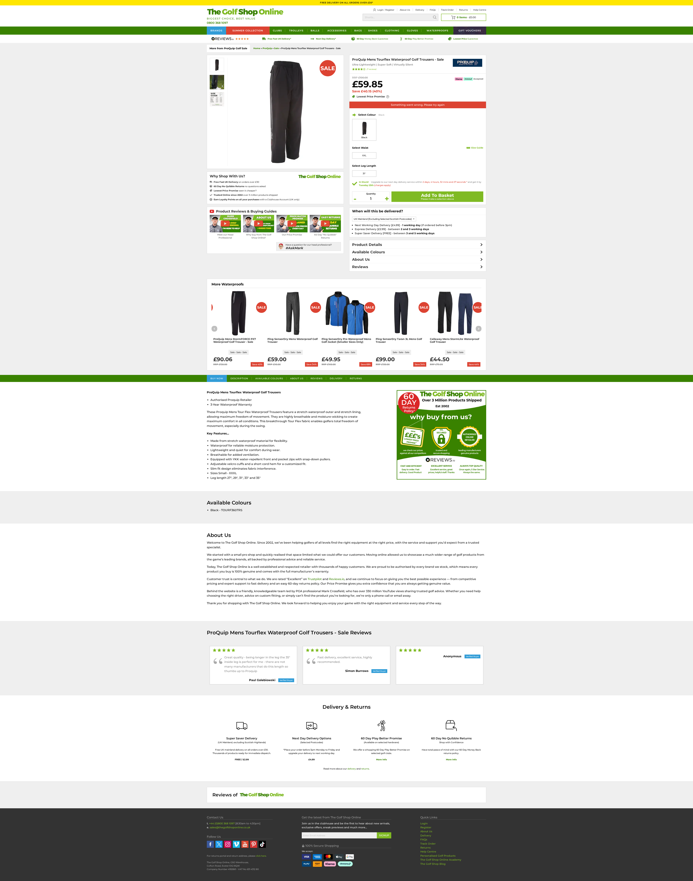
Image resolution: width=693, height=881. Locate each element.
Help (479, 9)
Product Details (367, 244)
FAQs (433, 9)
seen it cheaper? (235, 190)
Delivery (419, 9)
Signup (384, 835)
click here (261, 855)
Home (256, 48)
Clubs (277, 30)
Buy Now (216, 378)
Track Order (447, 9)
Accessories (336, 30)
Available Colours (368, 252)
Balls (315, 30)
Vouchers (470, 30)
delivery (351, 768)
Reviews (360, 267)
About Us (361, 259)
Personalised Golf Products (438, 855)
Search (435, 17)
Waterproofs (437, 30)
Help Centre (428, 851)
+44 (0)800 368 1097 (222, 823)
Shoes (373, 30)
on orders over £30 (236, 182)
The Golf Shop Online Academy (440, 859)
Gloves (412, 30)
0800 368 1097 (217, 23)
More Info (381, 759)
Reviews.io (336, 579)
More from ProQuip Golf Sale (228, 48)
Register (389, 9)
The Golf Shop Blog (433, 863)
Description (239, 378)
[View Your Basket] (463, 17)
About (405, 9)
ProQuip (267, 48)
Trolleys (296, 30)
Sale (276, 48)
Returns (463, 9)
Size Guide (477, 147)
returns (365, 768)
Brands (216, 30)
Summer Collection (247, 30)
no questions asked (240, 186)
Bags (358, 30)
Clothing (392, 30)
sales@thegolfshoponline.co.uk (230, 827)
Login (380, 9)
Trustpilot (315, 579)
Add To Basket (437, 195)
